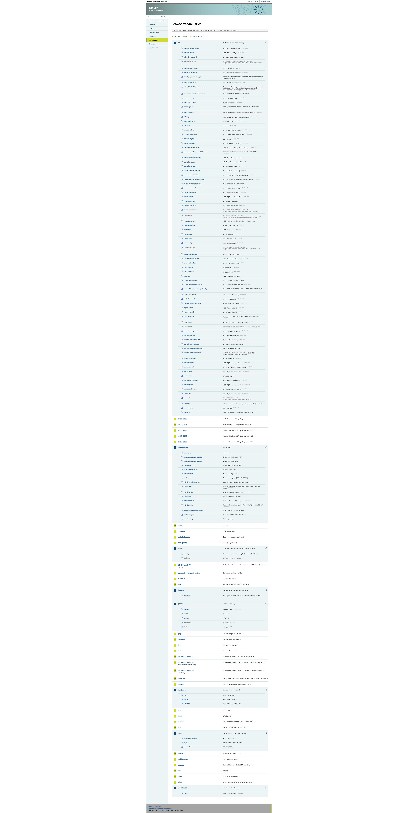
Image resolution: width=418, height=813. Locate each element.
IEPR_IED (182, 678)
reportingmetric (189, 312)
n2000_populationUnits (192, 482)
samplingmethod (190, 335)
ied (179, 651)
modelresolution (189, 225)
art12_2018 (182, 425)
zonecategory (188, 408)
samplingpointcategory (192, 339)
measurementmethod (191, 188)
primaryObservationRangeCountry (195, 289)
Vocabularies (153, 40)
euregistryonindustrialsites (189, 573)
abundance (187, 453)
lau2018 (181, 722)
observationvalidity (190, 254)
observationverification (192, 258)
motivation (187, 478)
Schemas (152, 36)
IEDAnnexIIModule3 (186, 662)
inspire (181, 684)
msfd (180, 733)
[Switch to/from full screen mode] (258, 1)
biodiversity (183, 447)
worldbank (182, 788)
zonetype (187, 412)
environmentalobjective (192, 147)
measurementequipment (192, 184)
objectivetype (188, 243)
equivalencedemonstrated (192, 157)
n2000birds (187, 486)
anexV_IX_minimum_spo (192, 77)
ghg (179, 634)
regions (186, 743)
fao (179, 584)
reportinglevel (188, 307)
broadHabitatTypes (190, 738)
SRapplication (189, 376)
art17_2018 (182, 442)
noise (180, 753)
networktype (188, 238)
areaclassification (190, 82)
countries (187, 596)
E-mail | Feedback (155, 806)
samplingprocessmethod (192, 352)
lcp (179, 727)
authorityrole (188, 107)
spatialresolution (189, 367)
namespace (188, 234)
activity (186, 554)
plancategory (188, 267)
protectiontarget (189, 299)
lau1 (180, 710)
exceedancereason (190, 166)
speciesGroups (189, 747)
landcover (182, 690)
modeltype (187, 229)
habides (181, 639)
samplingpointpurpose (191, 344)
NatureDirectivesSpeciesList (193, 510)
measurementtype (190, 192)
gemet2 (181, 604)
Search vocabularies (181, 36)
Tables (151, 28)
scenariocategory (190, 358)
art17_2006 (182, 430)
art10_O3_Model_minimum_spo (194, 87)
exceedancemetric (190, 162)
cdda (180, 526)
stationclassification (191, 380)
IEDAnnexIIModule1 (186, 657)
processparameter (190, 294)
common (181, 531)
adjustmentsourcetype (191, 48)
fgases (181, 590)
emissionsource (189, 143)
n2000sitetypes (189, 500)
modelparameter (189, 221)
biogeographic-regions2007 (193, 457)
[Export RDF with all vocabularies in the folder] (266, 43)
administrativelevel (190, 57)
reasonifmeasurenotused (192, 303)
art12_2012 (182, 419)
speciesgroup (188, 519)
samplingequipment (191, 331)
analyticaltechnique (190, 72)
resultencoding (189, 316)
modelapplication (190, 205)
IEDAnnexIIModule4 (186, 670)
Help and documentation (157, 21)
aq (179, 43)
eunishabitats (188, 473)
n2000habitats (188, 492)
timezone (187, 403)
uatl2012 (187, 703)
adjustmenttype (189, 52)
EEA (157, 1)
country (186, 793)
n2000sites (187, 496)
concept (186, 609)
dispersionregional (190, 134)
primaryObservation (190, 280)
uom (180, 776)
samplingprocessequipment (193, 348)
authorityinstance (190, 102)
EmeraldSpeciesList (191, 469)
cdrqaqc (187, 117)
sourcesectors (189, 362)
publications (183, 759)
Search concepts (197, 36)
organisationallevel (190, 263)
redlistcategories (189, 515)
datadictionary (184, 537)
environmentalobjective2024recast (195, 152)
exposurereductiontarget (192, 170)
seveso (181, 765)
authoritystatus (189, 112)
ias (179, 645)
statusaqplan (188, 384)
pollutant (187, 276)
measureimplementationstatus (194, 179)
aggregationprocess (190, 68)
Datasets (152, 25)
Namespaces (153, 48)
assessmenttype (189, 98)
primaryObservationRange (193, 284)
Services (152, 44)
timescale (187, 393)
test (179, 771)
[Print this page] (255, 1)
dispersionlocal (189, 130)
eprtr (180, 548)
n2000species (188, 505)
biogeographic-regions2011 (193, 461)
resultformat (188, 322)
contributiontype (189, 121)
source (186, 618)
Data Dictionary (165, 16)
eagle (186, 699)
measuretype (188, 196)
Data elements (154, 32)
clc (185, 695)
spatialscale (188, 371)
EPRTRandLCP (184, 565)
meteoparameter (189, 201)
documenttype (189, 139)
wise (180, 782)
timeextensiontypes (190, 389)
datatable (187, 125)
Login (251, 1)
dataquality (187, 465)
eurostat (181, 579)
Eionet (157, 16)
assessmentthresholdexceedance (195, 94)
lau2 (180, 716)
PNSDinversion (189, 272)
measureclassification (191, 175)
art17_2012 (182, 436)
